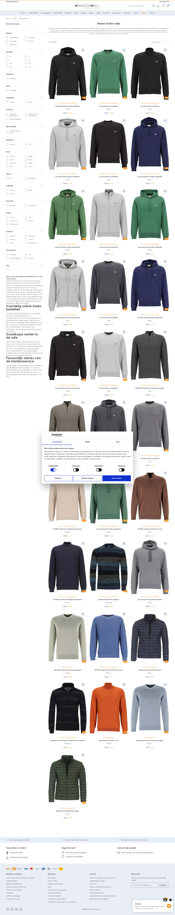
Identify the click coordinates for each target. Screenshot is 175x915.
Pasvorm (9, 109)
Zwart (12, 159)
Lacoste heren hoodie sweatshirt (67, 106)
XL (29, 60)
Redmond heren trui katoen (108, 599)
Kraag (8, 213)
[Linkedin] (16, 909)
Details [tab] (87, 442)
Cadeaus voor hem (13, 899)
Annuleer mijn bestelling (74, 856)
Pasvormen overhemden (19, 857)
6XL (30, 67)
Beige (30, 156)
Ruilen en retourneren (14, 890)
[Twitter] (12, 909)
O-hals (31, 221)
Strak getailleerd (15, 119)
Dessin (8, 174)
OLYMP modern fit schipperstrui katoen (149, 388)
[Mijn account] (157, 6)
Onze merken (53, 881)
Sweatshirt (32, 236)
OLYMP (31, 41)
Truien (31, 102)
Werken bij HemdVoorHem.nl (100, 887)
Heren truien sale (12, 24)
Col (30, 217)
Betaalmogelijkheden (14, 884)
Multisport (13, 90)
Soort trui (9, 231)
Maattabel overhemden (57, 899)
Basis (30, 190)
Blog (49, 887)
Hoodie (12, 236)
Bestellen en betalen (14, 874)
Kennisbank (52, 878)
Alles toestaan (117, 478)
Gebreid (12, 205)
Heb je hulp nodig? (126, 848)
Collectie (9, 186)
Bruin (11, 166)
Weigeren (58, 478)
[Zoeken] (154, 6)
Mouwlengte (11, 126)
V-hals (12, 217)
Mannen (13, 78)
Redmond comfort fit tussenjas (150, 670)
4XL (11, 67)
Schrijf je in (163, 885)
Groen (31, 163)
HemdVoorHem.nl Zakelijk (99, 899)
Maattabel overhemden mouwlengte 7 (62, 902)
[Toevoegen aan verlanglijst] (83, 50)
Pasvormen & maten (16, 848)
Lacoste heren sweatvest (150, 106)
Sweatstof (32, 205)
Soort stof (9, 201)
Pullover (12, 239)
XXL (11, 63)
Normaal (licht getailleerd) (33, 114)
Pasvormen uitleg (16, 852)
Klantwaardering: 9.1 (12, 1)
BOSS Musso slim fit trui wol (109, 740)
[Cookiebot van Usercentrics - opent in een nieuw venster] (53, 435)
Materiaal (10, 140)
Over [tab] (118, 442)
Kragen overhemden (55, 884)
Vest (11, 243)
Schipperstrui (33, 243)
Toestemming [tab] (57, 442)
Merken (9, 33)
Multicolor (13, 163)
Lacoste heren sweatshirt (108, 106)
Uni (11, 178)
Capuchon (13, 221)
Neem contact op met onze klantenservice (137, 852)
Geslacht (9, 74)
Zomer (12, 193)
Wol (30, 144)
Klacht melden (95, 890)
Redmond (13, 44)
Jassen (12, 102)
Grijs (30, 166)
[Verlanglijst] (162, 6)
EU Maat (9, 52)
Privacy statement (54, 896)
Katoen (12, 144)
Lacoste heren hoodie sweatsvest (67, 247)
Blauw (31, 159)
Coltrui (31, 239)
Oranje (12, 156)
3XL (30, 63)
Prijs (7, 265)
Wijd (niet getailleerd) (14, 114)
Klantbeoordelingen (13, 896)
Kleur (8, 152)
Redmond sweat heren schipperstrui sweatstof (67, 740)
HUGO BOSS (14, 37)
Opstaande (14, 224)
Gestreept (32, 178)
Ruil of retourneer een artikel (76, 852)
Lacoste (31, 37)
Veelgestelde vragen (97, 881)
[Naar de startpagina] (87, 6)
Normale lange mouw (15, 131)
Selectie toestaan (88, 478)
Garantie (9, 893)
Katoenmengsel (15, 258)
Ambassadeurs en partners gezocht (103, 896)
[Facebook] (7, 909)
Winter (12, 190)
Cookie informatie (54, 893)
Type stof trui (11, 250)
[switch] (76, 469)
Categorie (10, 98)
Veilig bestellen (11, 881)
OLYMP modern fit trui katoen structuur (108, 670)
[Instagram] (20, 909)
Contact (93, 874)
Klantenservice (164, 1)
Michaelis (13, 41)
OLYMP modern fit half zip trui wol (150, 529)
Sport (8, 86)
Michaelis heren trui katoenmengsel (67, 670)
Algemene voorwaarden (57, 890)
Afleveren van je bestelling (16, 887)
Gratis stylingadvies (96, 893)
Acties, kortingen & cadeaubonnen (103, 878)
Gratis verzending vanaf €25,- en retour (20, 878)
